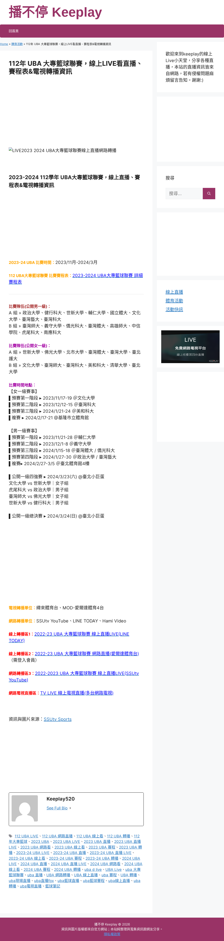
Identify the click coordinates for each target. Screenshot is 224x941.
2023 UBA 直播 (97, 841)
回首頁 (14, 31)
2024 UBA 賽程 (37, 869)
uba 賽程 (109, 875)
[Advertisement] (76, 114)
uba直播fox (44, 881)
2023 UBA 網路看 (35, 847)
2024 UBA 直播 (33, 864)
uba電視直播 (31, 886)
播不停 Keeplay (55, 12)
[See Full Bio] (70, 808)
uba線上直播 (119, 881)
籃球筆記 (52, 886)
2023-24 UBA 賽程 (65, 858)
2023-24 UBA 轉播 (102, 858)
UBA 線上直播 (86, 875)
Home (4, 44)
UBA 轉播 (129, 875)
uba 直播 (35, 875)
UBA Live (113, 869)
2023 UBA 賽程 (102, 847)
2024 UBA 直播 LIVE (68, 864)
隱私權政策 (112, 934)
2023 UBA (40, 841)
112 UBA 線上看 (89, 836)
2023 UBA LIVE (66, 841)
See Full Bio (57, 808)
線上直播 (174, 292)
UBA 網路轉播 (58, 875)
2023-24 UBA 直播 (69, 853)
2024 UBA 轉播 (67, 869)
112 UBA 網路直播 (57, 836)
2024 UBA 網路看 (105, 864)
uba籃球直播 (68, 881)
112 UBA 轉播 (118, 836)
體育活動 (17, 44)
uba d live (93, 869)
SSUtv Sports (58, 719)
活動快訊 (174, 309)
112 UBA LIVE (26, 836)
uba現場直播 (19, 881)
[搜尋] (209, 193)
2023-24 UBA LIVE (32, 853)
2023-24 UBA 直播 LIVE (110, 853)
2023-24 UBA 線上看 (27, 858)
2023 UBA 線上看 (69, 847)
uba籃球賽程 (94, 881)
